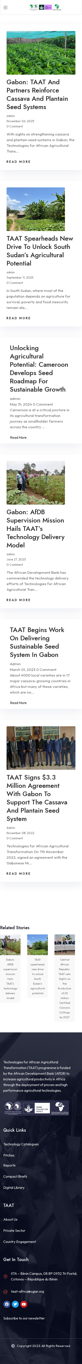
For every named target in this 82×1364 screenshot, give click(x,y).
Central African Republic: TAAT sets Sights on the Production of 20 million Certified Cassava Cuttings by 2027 (64, 988)
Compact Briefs (15, 1176)
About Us (10, 1219)
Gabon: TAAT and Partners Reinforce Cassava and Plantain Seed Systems (37, 94)
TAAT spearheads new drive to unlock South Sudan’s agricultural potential (40, 251)
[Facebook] (6, 1304)
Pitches (8, 1155)
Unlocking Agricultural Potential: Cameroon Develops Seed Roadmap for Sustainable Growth (39, 368)
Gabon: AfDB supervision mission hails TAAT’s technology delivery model (36, 528)
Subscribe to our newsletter (24, 1318)
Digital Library (13, 1187)
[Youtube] (23, 1304)
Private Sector (14, 1230)
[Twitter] (15, 1304)
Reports (9, 1165)
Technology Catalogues (21, 1144)
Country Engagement (19, 1241)
